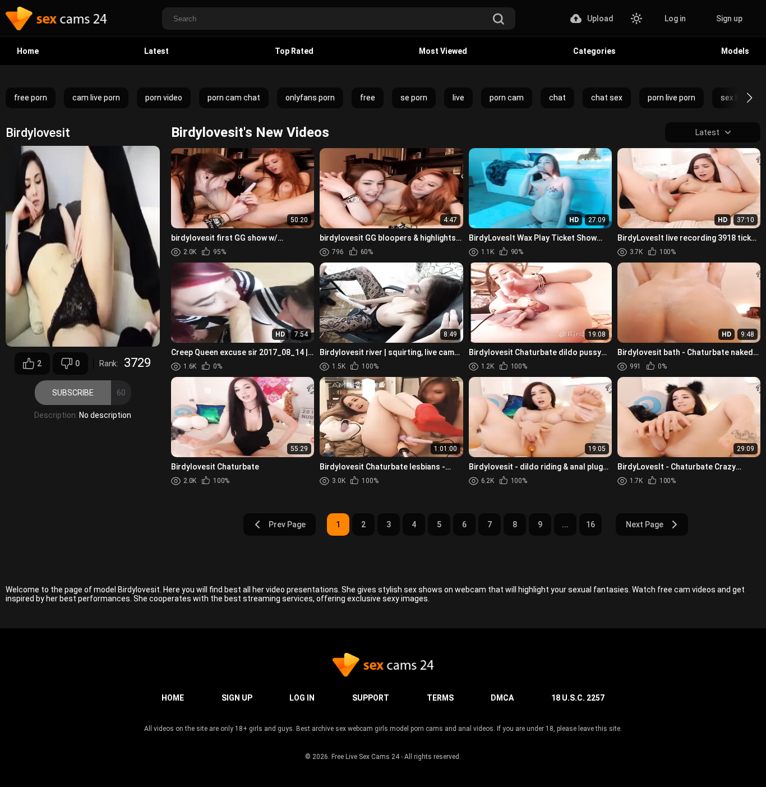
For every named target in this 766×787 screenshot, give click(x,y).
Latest (156, 51)
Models (735, 51)
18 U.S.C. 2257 (578, 697)
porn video (163, 97)
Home (28, 51)
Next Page (644, 524)
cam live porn (96, 97)
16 (590, 524)
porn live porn (671, 97)
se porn (413, 97)
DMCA (502, 697)
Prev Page (287, 524)
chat (557, 97)
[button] (739, 97)
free (367, 97)
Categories (594, 51)
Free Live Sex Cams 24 (365, 757)
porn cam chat (233, 97)
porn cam (507, 97)
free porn (30, 97)
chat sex (606, 97)
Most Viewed (443, 51)
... (565, 524)
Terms (440, 697)
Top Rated (294, 51)
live (458, 97)
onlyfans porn (310, 97)
